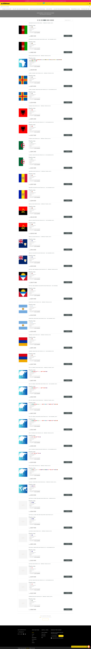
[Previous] (1, 9)
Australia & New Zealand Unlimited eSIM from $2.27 (41, 514)
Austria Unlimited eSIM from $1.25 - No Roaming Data (41, 580)
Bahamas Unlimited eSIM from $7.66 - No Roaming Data (41, 645)
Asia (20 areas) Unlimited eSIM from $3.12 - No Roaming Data (43, 416)
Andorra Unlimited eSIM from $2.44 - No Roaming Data (41, 187)
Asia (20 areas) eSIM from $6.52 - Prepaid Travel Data (41, 400)
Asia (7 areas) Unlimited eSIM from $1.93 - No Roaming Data (42, 449)
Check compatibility (37, 32)
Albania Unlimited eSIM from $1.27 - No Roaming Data (41, 122)
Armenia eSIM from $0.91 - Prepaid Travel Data (40, 334)
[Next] (90, 9)
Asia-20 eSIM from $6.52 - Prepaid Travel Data (40, 465)
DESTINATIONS (41, 3)
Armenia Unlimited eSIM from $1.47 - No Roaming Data (41, 351)
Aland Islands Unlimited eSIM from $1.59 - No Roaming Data (43, 89)
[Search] (89, 6)
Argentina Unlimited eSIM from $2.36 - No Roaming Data (42, 318)
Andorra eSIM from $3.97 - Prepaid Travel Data (40, 171)
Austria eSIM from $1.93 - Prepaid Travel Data (40, 563)
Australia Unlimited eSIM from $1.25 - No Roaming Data (42, 547)
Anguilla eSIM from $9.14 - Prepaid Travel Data (40, 236)
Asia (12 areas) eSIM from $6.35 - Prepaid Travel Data (41, 367)
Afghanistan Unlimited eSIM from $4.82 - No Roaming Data (42, 39)
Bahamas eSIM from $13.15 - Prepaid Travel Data (40, 629)
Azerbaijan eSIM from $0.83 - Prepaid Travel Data (40, 596)
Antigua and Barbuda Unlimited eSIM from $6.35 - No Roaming (43, 285)
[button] (80, 646)
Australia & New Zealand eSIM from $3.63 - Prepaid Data (42, 498)
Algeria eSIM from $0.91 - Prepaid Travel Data (40, 138)
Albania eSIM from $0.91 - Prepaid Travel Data (40, 105)
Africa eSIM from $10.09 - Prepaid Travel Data (40, 55)
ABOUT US (47, 3)
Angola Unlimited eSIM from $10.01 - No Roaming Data (41, 220)
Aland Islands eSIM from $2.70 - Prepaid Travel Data (41, 73)
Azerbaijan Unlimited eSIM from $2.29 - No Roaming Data (42, 612)
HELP (53, 3)
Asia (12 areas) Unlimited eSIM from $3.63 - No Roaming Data (43, 383)
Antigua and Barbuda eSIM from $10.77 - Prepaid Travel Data (43, 269)
